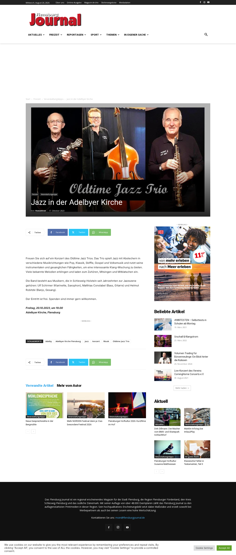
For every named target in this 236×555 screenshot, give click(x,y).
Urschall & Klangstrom (186, 336)
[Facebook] (200, 2)
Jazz (87, 341)
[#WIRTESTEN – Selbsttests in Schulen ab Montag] (163, 324)
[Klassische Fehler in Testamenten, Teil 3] (197, 449)
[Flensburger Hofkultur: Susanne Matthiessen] (167, 449)
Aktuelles (159, 424)
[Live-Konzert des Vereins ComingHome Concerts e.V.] (163, 375)
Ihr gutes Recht (192, 457)
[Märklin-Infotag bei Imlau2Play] (197, 417)
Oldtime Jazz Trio (121, 341)
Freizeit (37, 99)
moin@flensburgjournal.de (130, 517)
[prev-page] (28, 431)
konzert (96, 341)
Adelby (48, 341)
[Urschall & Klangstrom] (163, 341)
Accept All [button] (224, 548)
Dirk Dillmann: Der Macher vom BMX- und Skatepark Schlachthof (167, 431)
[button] (206, 35)
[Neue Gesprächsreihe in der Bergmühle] (44, 405)
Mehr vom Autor (69, 385)
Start (28, 99)
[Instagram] (204, 2)
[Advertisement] (152, 19)
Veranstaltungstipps (53, 99)
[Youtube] (208, 2)
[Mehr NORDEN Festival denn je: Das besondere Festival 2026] (86, 405)
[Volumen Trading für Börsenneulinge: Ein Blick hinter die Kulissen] (163, 358)
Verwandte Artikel (39, 385)
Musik (106, 341)
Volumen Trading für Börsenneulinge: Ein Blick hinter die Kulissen (191, 357)
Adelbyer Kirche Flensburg (68, 341)
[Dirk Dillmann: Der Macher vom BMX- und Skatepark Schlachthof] (167, 417)
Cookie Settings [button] (204, 548)
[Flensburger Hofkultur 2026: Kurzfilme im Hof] (127, 405)
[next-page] (33, 431)
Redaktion (40, 210)
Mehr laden (181, 388)
